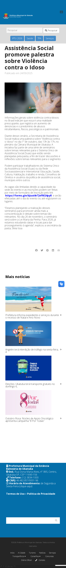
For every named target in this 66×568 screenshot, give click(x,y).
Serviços (50, 38)
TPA (39, 38)
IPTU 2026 (17, 38)
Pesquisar (52, 30)
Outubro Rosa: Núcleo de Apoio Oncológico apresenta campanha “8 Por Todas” (29, 420)
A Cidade (21, 552)
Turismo (32, 552)
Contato (41, 560)
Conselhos (35, 556)
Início (12, 552)
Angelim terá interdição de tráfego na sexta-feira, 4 (31, 351)
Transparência (18, 556)
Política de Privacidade (41, 493)
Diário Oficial (26, 560)
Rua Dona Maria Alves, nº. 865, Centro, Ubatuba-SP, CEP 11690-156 (31, 473)
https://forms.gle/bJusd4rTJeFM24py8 (28, 195)
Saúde (30, 38)
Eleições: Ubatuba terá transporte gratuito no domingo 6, (30, 385)
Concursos (49, 556)
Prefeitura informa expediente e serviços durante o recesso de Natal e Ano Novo (32, 316)
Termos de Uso (15, 493)
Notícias (42, 552)
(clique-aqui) (25, 486)
